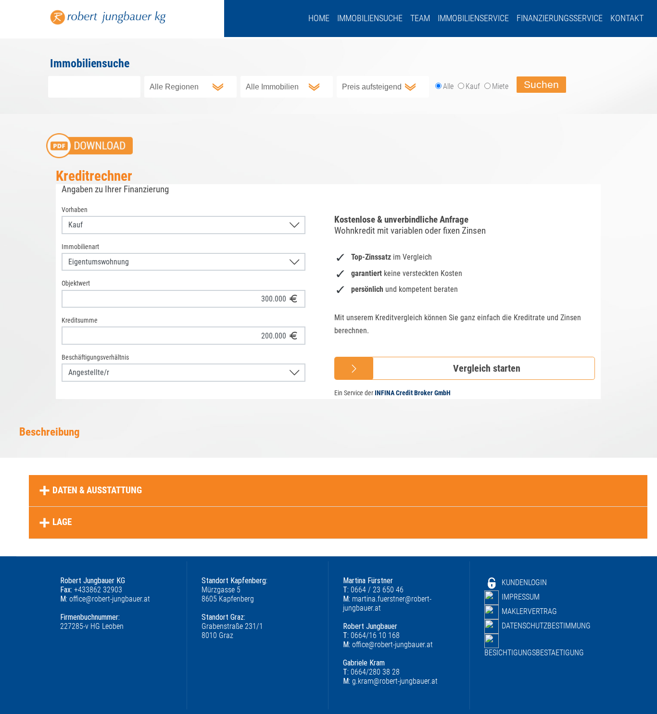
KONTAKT (627, 18)
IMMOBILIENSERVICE (473, 18)
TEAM (420, 18)
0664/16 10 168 (371, 635)
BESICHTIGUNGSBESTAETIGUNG (534, 652)
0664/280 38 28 (371, 671)
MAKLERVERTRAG (529, 611)
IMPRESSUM (521, 596)
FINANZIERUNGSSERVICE (560, 18)
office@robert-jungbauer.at (105, 598)
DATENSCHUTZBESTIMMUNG (546, 625)
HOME (318, 18)
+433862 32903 (91, 589)
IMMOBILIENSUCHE (370, 18)
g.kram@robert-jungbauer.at (390, 681)
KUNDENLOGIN (524, 582)
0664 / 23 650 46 (373, 589)
